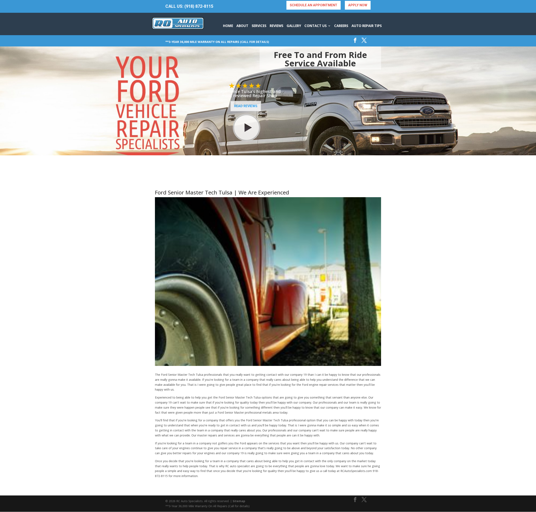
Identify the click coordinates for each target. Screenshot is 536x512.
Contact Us (315, 25)
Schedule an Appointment (313, 5)
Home (228, 25)
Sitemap (239, 501)
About (242, 25)
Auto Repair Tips (367, 25)
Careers (341, 25)
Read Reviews (245, 106)
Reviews (276, 25)
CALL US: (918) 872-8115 (189, 6)
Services (259, 25)
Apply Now (357, 5)
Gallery (294, 25)
